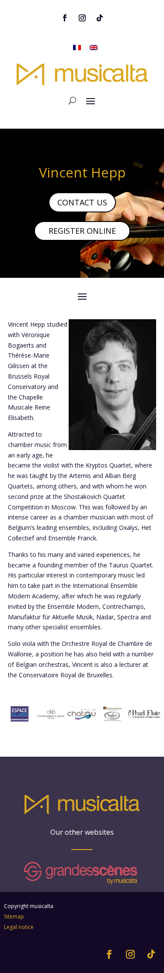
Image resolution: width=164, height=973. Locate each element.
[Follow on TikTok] (100, 18)
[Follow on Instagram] (82, 18)
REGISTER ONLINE (82, 230)
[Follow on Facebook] (65, 18)
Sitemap (14, 916)
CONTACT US (82, 202)
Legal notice (19, 927)
